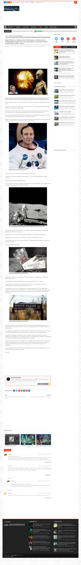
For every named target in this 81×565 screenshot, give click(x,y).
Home (14, 2)
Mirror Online (33, 106)
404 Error (38, 2)
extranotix (14, 555)
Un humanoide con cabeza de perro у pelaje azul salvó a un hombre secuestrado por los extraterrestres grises (66, 70)
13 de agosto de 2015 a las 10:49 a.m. (45, 454)
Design (46, 27)
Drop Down (32, 2)
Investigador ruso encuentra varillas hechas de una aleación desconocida (66, 76)
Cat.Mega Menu (52, 27)
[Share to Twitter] (7, 443)
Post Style (10, 27)
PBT (12, 556)
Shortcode (25, 27)
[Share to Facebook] (6, 443)
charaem (10, 454)
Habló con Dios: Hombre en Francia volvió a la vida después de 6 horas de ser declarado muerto (48, 31)
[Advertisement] (54, 14)
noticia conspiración (26, 46)
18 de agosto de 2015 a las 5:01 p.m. (45, 465)
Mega (40, 27)
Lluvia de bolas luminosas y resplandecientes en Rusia (26, 446)
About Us (18, 2)
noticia (17, 435)
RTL (41, 2)
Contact (22, 2)
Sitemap (26, 2)
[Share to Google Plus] (8, 443)
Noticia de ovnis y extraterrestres (38, 46)
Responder (48, 462)
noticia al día (24, 31)
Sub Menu (18, 27)
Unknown (10, 493)
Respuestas (10, 478)
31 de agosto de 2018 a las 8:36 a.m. (45, 493)
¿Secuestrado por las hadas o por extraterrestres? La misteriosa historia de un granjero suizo (42, 530)
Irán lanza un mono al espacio (65, 111)
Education (33, 27)
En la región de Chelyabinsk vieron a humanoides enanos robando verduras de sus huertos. (67, 51)
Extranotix (11, 382)
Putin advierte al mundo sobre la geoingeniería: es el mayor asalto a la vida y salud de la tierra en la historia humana (41, 547)
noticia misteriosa (75, 31)
